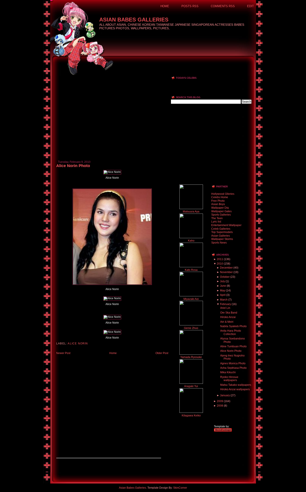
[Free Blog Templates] (223, 430)
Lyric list (216, 221)
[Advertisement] (108, 77)
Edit (250, 6)
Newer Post (63, 353)
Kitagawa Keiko (191, 415)
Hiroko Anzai (228, 317)
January (225, 395)
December (226, 267)
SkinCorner (180, 487)
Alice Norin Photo (73, 165)
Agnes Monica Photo (233, 363)
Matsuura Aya (191, 211)
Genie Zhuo (191, 328)
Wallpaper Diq (220, 207)
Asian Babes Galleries (133, 20)
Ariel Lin (225, 308)
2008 (220, 405)
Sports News (219, 242)
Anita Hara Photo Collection (230, 332)
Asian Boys (218, 204)
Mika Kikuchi (228, 372)
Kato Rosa (191, 269)
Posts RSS (189, 6)
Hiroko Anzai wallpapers (235, 389)
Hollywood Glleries (222, 193)
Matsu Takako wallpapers (235, 384)
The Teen (217, 218)
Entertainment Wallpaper (226, 225)
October (225, 276)
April (223, 295)
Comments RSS (223, 6)
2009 (220, 401)
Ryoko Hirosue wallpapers (229, 378)
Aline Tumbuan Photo (233, 346)
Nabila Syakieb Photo (233, 326)
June (223, 285)
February (225, 304)
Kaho (191, 240)
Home (164, 6)
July (222, 281)
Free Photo (218, 200)
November (226, 272)
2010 (220, 263)
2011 (220, 259)
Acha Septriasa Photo (233, 367)
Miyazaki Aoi (191, 299)
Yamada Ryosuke (191, 357)
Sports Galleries (221, 214)
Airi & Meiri (226, 321)
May (222, 290)
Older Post (161, 353)
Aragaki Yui (191, 386)
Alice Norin (78, 343)
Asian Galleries (220, 235)
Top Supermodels (222, 232)
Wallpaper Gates (221, 211)
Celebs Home (219, 197)
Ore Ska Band (228, 312)
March (224, 299)
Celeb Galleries (220, 228)
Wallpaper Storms (222, 239)
